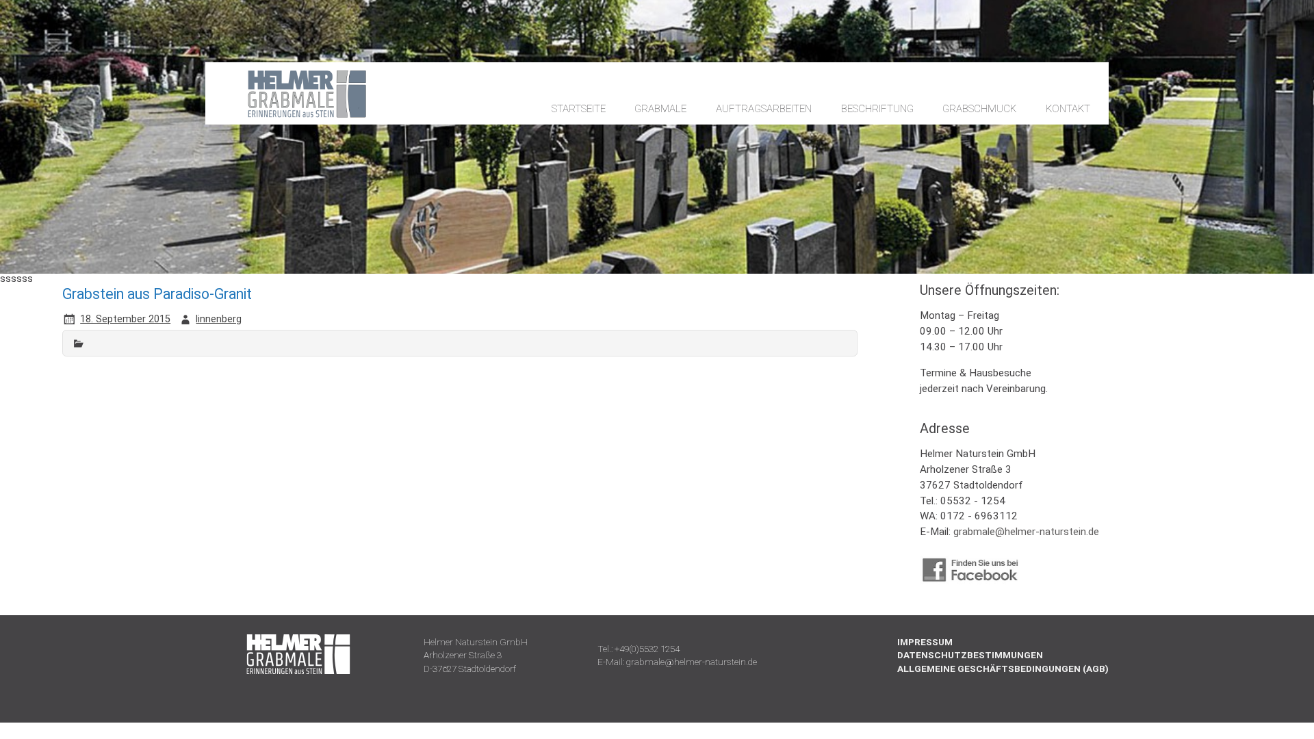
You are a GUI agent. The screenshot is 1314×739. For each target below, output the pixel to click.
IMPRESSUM (925, 641)
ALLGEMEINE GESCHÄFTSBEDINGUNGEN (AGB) (1003, 668)
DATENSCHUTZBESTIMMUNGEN (970, 654)
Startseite (579, 109)
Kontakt (1068, 109)
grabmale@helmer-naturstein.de (1026, 532)
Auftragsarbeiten (764, 109)
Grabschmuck (979, 109)
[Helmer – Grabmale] (294, 116)
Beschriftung (877, 109)
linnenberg (219, 319)
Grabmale (660, 109)
